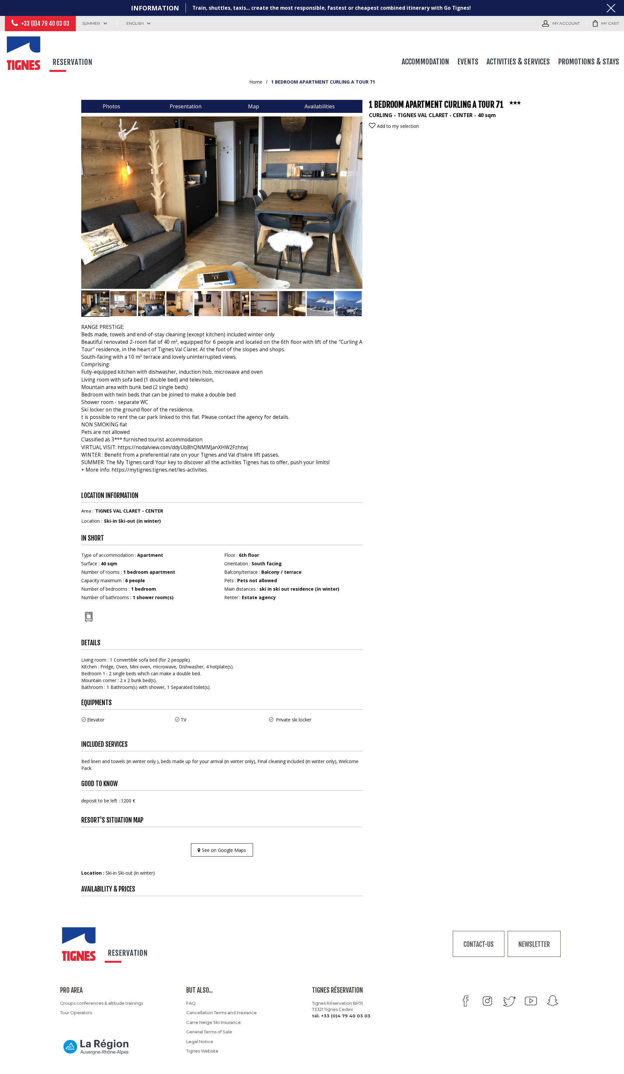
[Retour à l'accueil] (50, 52)
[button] (606, 23)
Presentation (186, 106)
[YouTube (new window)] (530, 1001)
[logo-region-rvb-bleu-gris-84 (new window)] (95, 1047)
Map (253, 106)
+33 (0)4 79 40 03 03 (45, 23)
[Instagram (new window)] (487, 1001)
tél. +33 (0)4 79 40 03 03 (341, 1015)
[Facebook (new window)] (465, 1001)
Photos (111, 106)
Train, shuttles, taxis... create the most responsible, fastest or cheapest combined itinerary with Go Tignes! (331, 8)
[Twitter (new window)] (509, 1001)
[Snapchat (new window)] (552, 1001)
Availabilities (320, 106)
